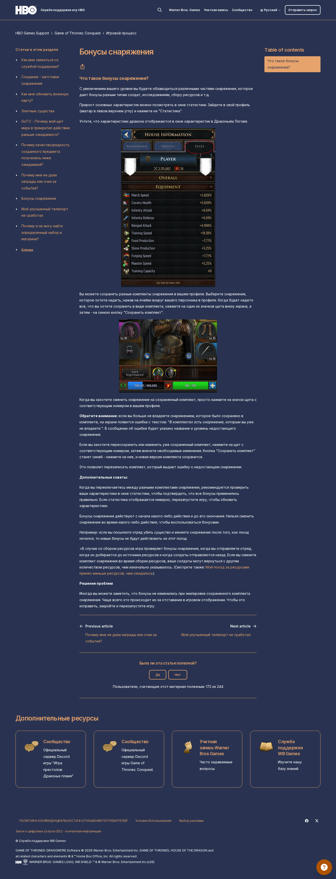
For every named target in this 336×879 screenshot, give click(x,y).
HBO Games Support (32, 33)
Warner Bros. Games (184, 10)
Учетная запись (216, 10)
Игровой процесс (121, 33)
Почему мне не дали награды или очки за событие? (39, 181)
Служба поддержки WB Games (290, 747)
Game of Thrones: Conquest (78, 33)
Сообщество (242, 10)
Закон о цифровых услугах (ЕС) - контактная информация (58, 831)
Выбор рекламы (191, 820)
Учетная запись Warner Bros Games (214, 747)
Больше (27, 250)
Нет (178, 675)
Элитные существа (37, 111)
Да (157, 675)
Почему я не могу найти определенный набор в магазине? (42, 232)
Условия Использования (153, 820)
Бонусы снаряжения (38, 198)
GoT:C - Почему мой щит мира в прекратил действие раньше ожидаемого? (45, 127)
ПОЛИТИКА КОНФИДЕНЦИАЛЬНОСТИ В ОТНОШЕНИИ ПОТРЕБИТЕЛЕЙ (73, 820)
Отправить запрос (302, 10)
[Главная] (26, 10)
